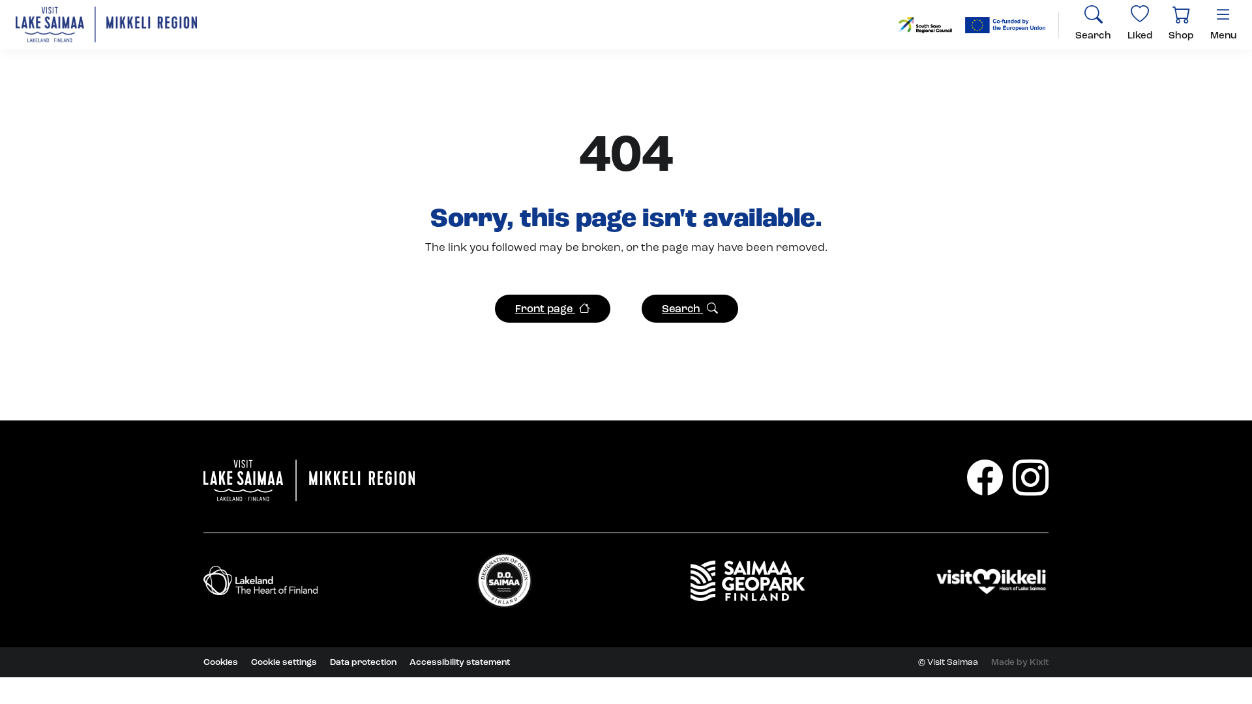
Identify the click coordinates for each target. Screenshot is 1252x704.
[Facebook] (985, 477)
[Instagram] (1031, 477)
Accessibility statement (460, 661)
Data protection (363, 661)
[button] (552, 309)
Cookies (220, 661)
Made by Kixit (1020, 661)
